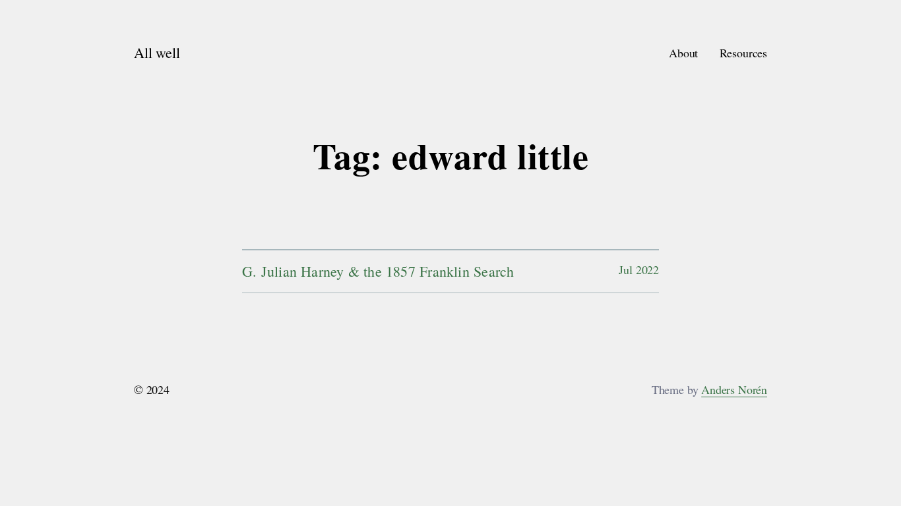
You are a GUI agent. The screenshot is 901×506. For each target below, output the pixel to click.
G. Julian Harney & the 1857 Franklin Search (378, 271)
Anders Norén (734, 389)
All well (157, 52)
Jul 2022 (639, 269)
